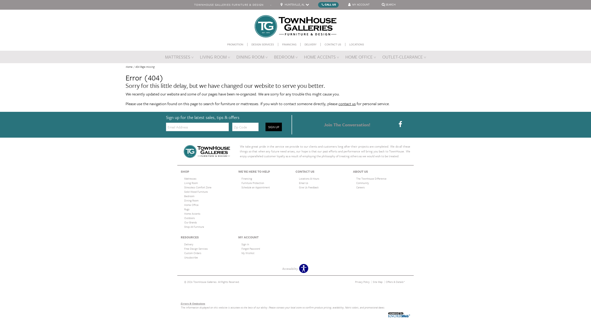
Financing (289, 44)
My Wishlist (247, 253)
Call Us (330, 4)
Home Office (359, 57)
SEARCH (391, 4)
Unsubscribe (191, 257)
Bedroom (284, 57)
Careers (360, 187)
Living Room (213, 57)
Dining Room (250, 57)
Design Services (262, 44)
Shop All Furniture (194, 227)
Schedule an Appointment (255, 187)
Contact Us (333, 44)
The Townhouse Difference (371, 179)
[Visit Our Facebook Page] (400, 124)
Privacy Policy (362, 282)
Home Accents (320, 57)
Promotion (235, 44)
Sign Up (273, 127)
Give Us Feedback (309, 187)
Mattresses (177, 57)
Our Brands (188, 294)
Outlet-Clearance (402, 57)
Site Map (378, 282)
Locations (356, 44)
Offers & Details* (395, 282)
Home (129, 67)
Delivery (311, 44)
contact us (347, 104)
